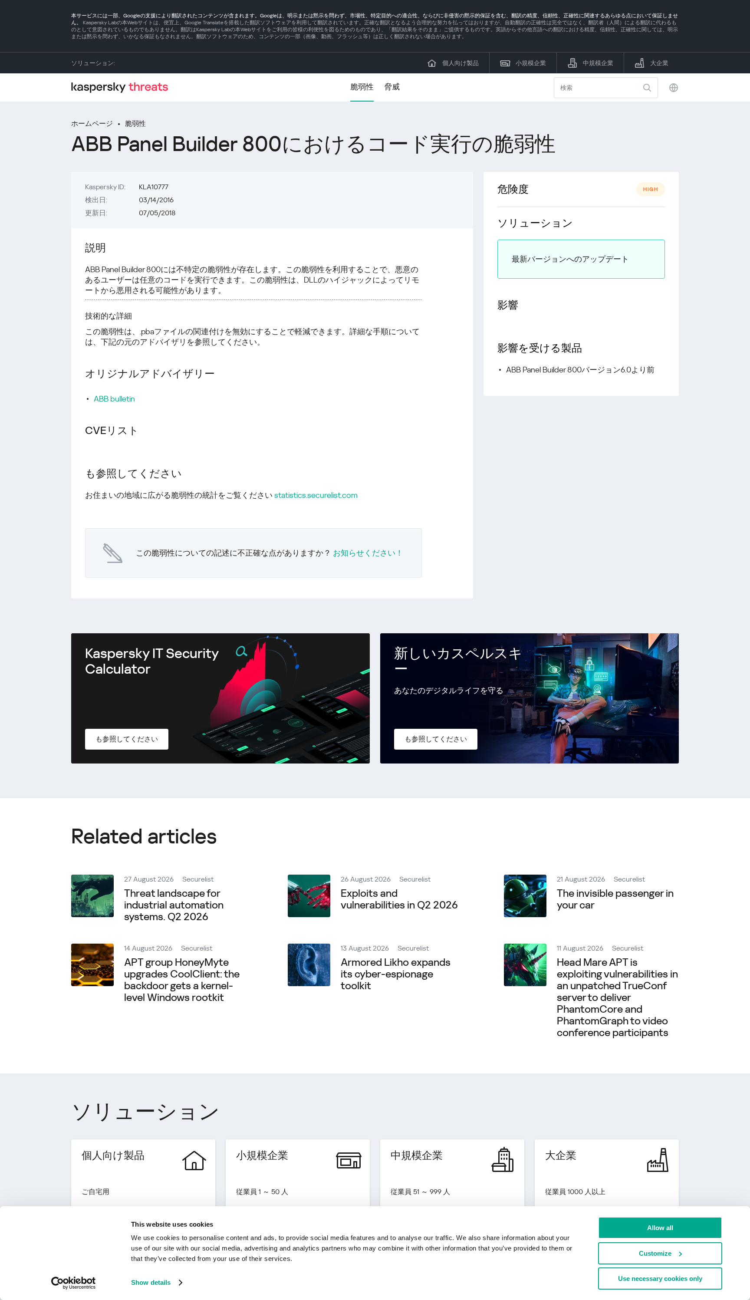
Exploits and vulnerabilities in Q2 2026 (399, 899)
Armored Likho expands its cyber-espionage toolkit (396, 974)
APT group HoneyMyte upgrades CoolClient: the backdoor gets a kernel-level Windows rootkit (182, 980)
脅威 (392, 86)
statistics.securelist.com (316, 495)
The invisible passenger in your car (615, 899)
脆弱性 (362, 86)
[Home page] (123, 87)
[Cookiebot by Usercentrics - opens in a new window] (74, 1283)
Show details (151, 1282)
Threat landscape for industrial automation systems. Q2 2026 (174, 905)
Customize (655, 1253)
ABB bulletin (114, 398)
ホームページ (92, 123)
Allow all (660, 1227)
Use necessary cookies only (660, 1278)
